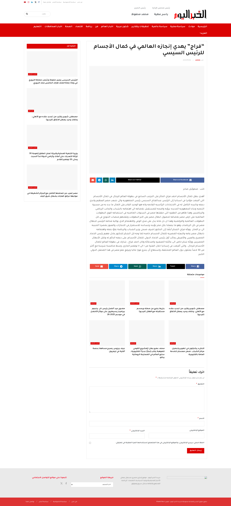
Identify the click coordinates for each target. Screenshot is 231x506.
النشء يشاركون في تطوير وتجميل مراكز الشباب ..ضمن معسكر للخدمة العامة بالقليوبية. (187, 352)
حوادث (191, 27)
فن (96, 27)
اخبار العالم (107, 27)
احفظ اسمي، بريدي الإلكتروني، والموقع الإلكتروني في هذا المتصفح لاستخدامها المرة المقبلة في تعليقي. (160, 443)
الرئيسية (202, 27)
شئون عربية (122, 27)
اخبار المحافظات (53, 27)
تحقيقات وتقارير (140, 27)
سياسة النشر (56, 2)
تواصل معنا (47, 2)
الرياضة (173, 303)
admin (197, 60)
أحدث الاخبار (134, 303)
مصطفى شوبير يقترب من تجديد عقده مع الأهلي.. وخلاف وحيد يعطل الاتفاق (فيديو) (186, 312)
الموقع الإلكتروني (196, 430)
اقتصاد (79, 27)
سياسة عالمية (159, 27)
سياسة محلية (177, 27)
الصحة (68, 27)
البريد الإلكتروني (137, 430)
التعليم (38, 27)
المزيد (204, 33)
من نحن (79, 2)
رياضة (89, 27)
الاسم (200, 418)
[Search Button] (27, 14)
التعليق (200, 383)
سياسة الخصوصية (69, 2)
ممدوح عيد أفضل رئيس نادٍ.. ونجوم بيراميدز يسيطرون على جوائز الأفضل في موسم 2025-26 (108, 312)
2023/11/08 (187, 60)
